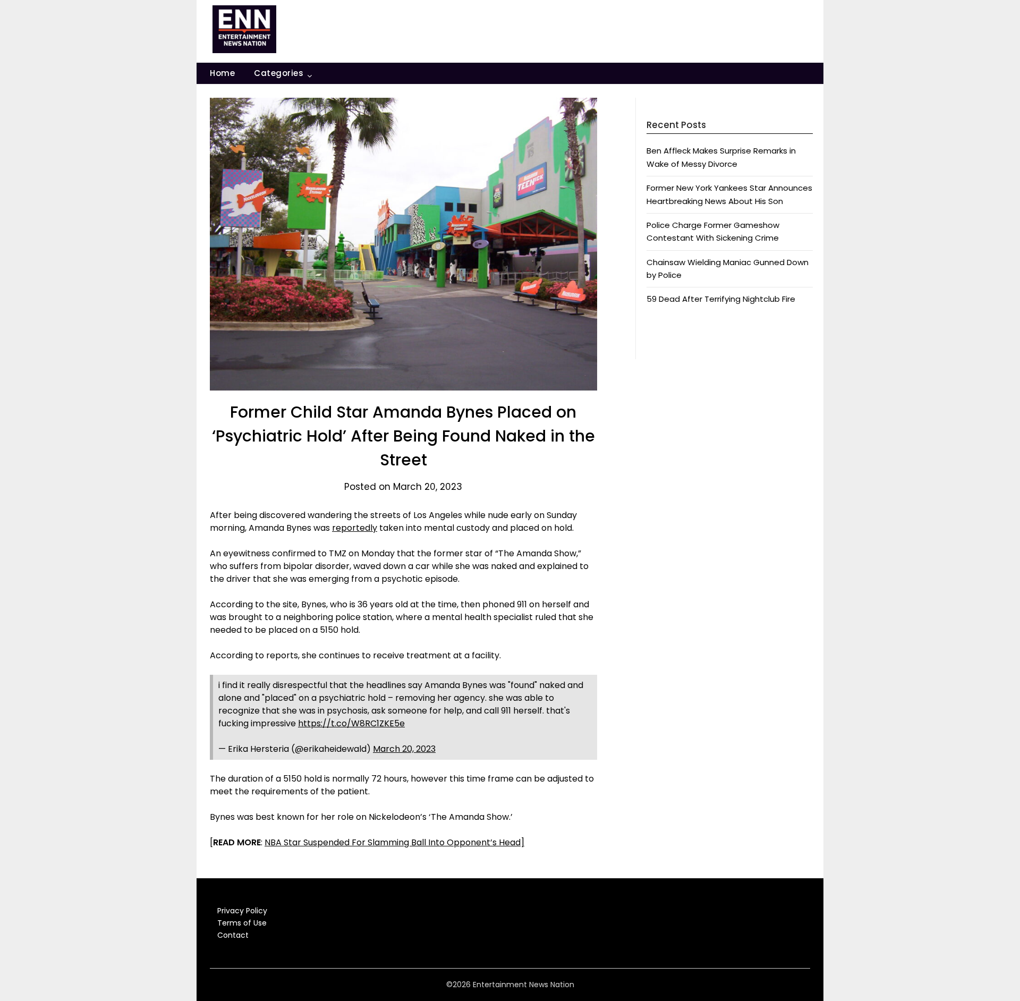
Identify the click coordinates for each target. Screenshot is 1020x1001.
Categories (278, 73)
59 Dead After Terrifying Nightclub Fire (721, 298)
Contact (233, 935)
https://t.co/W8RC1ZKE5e (351, 723)
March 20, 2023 (404, 749)
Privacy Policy (242, 910)
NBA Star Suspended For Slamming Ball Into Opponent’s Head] (394, 842)
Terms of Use (242, 923)
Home (222, 73)
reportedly (354, 528)
